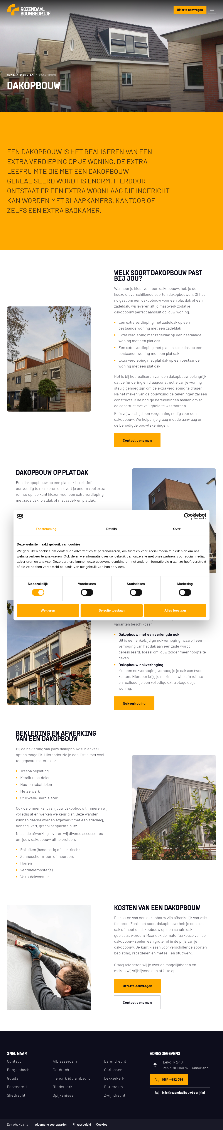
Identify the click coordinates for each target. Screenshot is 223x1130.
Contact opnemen (137, 440)
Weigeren (48, 610)
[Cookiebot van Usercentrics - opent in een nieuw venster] (187, 516)
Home (11, 74)
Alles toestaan (175, 610)
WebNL (17, 1124)
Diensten (27, 74)
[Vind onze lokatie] (155, 1065)
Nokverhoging (134, 703)
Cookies (101, 1124)
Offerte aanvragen (190, 10)
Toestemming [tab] (46, 529)
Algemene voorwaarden (51, 1124)
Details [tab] (111, 529)
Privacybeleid (82, 1124)
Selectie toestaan (112, 610)
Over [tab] (177, 529)
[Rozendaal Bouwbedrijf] (29, 9)
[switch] (87, 592)
